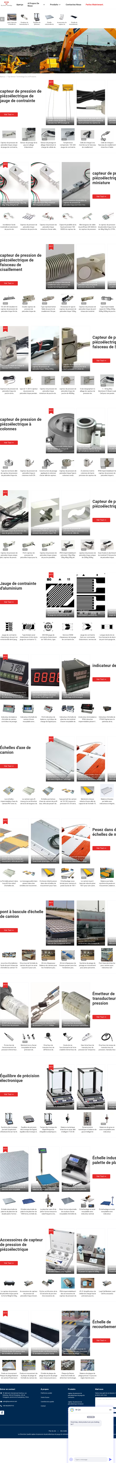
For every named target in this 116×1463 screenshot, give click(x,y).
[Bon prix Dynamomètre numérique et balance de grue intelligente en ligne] (87, 1119)
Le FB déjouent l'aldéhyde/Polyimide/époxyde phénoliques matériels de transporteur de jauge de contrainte (89, 613)
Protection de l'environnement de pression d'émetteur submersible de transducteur (9, 1049)
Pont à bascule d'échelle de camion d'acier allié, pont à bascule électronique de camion (59, 941)
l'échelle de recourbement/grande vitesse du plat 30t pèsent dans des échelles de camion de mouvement (14, 1351)
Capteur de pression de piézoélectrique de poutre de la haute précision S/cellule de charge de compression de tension (74, 367)
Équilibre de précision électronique (19, 1078)
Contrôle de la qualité (47, 1401)
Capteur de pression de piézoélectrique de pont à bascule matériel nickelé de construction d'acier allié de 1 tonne (87, 311)
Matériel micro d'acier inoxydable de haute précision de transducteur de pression (29, 1049)
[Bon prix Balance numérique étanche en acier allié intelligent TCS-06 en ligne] (68, 1119)
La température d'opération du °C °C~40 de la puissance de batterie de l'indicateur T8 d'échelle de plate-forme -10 (14, 695)
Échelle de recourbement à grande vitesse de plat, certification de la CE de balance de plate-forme (45, 1351)
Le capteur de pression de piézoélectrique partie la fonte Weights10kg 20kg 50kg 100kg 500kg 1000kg (9, 1295)
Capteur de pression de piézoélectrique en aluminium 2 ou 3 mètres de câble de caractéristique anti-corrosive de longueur (75, 531)
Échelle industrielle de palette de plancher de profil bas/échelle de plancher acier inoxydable (13, 1187)
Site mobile (63, 1431)
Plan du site (52, 1431)
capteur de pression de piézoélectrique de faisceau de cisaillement (20, 262)
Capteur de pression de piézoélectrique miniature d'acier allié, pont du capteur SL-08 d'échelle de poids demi (48, 229)
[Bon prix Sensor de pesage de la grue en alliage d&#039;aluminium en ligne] (28, 134)
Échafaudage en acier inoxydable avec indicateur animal (87, 1211)
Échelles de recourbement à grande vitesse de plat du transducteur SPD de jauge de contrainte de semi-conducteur (59, 120)
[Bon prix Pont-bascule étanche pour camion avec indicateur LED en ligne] (107, 955)
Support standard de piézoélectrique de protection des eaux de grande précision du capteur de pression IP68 (14, 531)
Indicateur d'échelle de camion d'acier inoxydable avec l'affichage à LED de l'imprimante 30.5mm (29, 721)
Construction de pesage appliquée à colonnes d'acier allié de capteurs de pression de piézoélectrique (48, 475)
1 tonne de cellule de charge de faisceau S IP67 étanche (13, 367)
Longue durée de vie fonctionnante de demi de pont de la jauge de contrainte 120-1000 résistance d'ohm (107, 639)
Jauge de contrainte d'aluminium (18, 586)
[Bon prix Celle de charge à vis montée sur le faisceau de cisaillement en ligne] (87, 134)
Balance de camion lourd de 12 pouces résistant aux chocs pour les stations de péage (75, 1351)
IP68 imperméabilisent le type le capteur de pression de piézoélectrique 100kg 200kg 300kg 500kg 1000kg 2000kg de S (45, 367)
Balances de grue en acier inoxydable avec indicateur (107, 1129)
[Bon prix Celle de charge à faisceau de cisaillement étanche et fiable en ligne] (107, 134)
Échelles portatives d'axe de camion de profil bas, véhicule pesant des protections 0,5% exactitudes (48, 803)
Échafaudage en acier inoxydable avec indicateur (107, 1211)
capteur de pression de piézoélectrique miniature (75, 1403)
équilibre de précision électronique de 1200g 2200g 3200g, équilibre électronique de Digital (90, 1105)
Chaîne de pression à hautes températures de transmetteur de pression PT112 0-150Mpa (44, 1023)
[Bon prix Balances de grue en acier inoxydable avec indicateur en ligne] (107, 1119)
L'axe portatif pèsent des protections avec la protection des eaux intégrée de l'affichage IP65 (59, 777)
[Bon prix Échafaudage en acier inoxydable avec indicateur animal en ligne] (87, 1201)
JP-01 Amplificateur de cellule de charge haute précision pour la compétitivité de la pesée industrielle (87, 1295)
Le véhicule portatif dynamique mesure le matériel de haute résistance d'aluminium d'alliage (75, 859)
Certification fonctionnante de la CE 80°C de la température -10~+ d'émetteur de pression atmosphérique (14, 1023)
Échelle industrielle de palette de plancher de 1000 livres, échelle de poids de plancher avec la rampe (28, 1213)
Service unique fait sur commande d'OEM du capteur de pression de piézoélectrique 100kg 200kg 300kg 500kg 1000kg (45, 531)
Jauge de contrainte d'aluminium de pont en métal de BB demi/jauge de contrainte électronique (9, 639)
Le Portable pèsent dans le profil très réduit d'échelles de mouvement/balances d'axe (9, 885)
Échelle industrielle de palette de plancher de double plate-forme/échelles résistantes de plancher (9, 1213)
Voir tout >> (9, 114)
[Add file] (71, 1459)
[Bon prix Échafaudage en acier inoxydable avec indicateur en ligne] (107, 1201)
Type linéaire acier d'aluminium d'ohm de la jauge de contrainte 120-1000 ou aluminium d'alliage (29, 639)
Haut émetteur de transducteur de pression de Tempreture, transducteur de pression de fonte (88, 1049)
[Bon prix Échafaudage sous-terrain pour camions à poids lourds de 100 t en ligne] (68, 873)
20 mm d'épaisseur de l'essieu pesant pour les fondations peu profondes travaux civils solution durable (68, 967)
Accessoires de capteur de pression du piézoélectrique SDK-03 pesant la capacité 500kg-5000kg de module (90, 1269)
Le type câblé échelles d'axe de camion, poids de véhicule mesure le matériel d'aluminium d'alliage (90, 777)
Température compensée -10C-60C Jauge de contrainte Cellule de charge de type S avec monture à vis (68, 147)
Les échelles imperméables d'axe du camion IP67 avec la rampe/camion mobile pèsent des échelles (9, 803)
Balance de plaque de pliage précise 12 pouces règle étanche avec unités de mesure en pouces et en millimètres (87, 1377)
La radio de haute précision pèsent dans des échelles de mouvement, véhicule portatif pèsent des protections (12, 859)
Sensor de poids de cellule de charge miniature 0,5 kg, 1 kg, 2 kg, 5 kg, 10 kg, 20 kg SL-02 (14, 202)
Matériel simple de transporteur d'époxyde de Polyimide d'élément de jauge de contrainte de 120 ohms (60, 613)
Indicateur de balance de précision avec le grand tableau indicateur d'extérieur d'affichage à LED (45, 695)
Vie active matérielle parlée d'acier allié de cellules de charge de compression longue (60, 449)
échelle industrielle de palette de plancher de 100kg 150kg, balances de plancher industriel (44, 1187)
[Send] (110, 1459)
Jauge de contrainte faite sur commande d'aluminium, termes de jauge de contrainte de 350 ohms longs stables (87, 639)
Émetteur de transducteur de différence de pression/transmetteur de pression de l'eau (48, 1049)
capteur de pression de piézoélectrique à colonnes (20, 424)
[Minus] (110, 1409)
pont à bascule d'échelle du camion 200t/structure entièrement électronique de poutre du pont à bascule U (88, 941)
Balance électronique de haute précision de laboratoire (59, 1105)
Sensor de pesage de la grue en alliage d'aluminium (28, 145)
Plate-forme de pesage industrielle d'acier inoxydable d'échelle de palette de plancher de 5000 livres (75, 1187)
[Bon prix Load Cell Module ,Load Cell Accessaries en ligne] (107, 1283)
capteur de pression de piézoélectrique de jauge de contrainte (20, 96)
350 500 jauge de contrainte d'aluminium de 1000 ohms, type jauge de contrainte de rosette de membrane (48, 639)
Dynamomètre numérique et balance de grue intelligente (88, 1129)
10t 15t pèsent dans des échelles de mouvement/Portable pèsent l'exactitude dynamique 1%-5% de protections (45, 859)
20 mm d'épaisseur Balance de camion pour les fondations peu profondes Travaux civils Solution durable (48, 967)
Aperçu (2, 77)
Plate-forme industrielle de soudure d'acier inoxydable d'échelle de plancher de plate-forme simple (68, 1213)
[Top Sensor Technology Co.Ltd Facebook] (2, 1413)
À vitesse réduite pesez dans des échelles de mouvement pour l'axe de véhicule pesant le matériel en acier (48, 885)
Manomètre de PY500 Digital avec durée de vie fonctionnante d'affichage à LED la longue (75, 695)
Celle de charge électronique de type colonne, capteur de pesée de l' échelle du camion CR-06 (89, 449)
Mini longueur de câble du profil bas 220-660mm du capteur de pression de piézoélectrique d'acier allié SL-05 (87, 229)
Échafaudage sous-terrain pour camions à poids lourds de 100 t (68, 883)
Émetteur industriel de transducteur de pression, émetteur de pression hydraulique (75, 1023)
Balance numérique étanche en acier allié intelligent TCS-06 (68, 1129)
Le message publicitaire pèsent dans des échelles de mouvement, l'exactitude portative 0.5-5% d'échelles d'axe (29, 885)
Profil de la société (46, 1393)
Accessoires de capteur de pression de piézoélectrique (21, 1245)
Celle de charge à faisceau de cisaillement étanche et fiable (107, 145)
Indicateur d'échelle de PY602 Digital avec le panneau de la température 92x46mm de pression (107, 721)
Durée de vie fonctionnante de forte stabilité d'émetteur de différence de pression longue (67, 1049)
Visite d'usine (45, 1397)
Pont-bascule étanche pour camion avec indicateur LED (107, 965)
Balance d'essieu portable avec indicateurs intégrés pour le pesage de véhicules (107, 803)
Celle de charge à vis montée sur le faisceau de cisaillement (87, 145)
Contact (43, 1406)
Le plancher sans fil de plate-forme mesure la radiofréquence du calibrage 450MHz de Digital (48, 1213)
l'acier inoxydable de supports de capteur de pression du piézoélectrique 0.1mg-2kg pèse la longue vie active (60, 1269)
